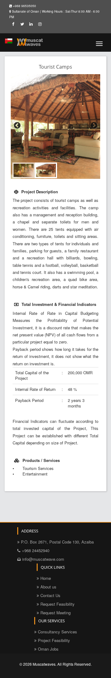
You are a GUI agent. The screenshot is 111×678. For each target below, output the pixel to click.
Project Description (39, 192)
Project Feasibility (54, 640)
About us (48, 587)
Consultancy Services (57, 632)
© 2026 (26, 664)
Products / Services (41, 460)
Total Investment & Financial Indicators (59, 304)
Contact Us (50, 595)
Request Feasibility (57, 604)
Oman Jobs (48, 649)
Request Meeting (55, 613)
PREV (19, 133)
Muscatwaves (44, 664)
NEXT (91, 133)
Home (45, 578)
